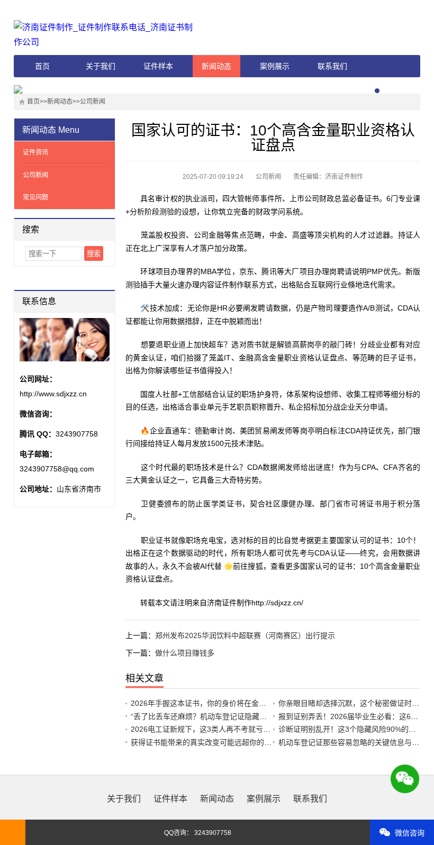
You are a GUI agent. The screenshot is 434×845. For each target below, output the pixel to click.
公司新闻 (92, 101)
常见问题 (35, 197)
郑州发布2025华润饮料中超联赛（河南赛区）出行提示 (245, 635)
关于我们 (100, 66)
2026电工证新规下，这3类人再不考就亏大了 (204, 729)
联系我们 (332, 66)
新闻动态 (216, 66)
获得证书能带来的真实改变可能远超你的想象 (205, 742)
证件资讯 (35, 152)
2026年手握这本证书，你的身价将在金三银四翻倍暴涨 (221, 703)
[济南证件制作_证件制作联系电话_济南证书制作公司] (106, 35)
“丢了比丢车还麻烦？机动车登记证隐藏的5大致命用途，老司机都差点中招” (254, 716)
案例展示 (275, 66)
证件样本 (158, 66)
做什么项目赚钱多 (184, 653)
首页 (42, 66)
